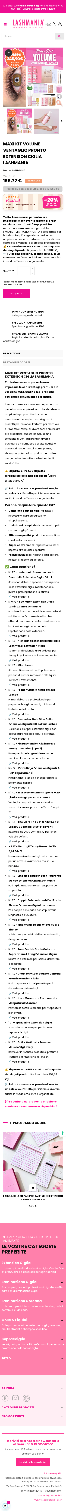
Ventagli (12, 196)
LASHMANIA (18, 170)
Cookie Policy (55, 1499)
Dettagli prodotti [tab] (16, 362)
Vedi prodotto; (21, 1037)
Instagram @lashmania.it (27, 315)
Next (62, 121)
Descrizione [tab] (11, 353)
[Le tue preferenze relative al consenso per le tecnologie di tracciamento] (62, 1133)
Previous (4, 121)
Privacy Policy (40, 1499)
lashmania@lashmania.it (50, 1495)
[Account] (53, 24)
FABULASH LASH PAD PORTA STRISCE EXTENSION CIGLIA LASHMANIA (33, 1197)
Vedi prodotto (20, 597)
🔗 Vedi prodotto (18, 871)
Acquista (16, 293)
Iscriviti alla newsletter (33, 1462)
